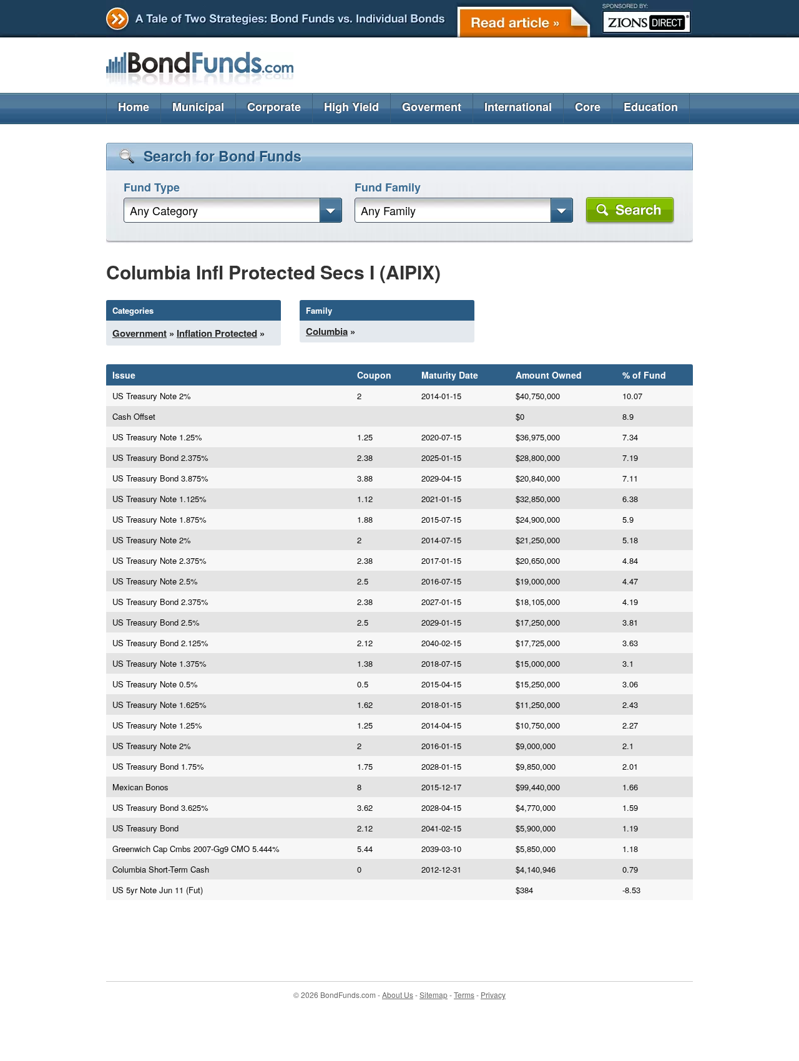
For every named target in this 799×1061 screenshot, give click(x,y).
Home (133, 107)
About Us (397, 994)
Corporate (274, 107)
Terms (464, 994)
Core (587, 107)
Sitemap (433, 994)
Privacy (493, 994)
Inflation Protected (217, 333)
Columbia (327, 331)
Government (139, 333)
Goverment (431, 107)
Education (651, 107)
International (518, 107)
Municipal (198, 107)
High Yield (351, 107)
